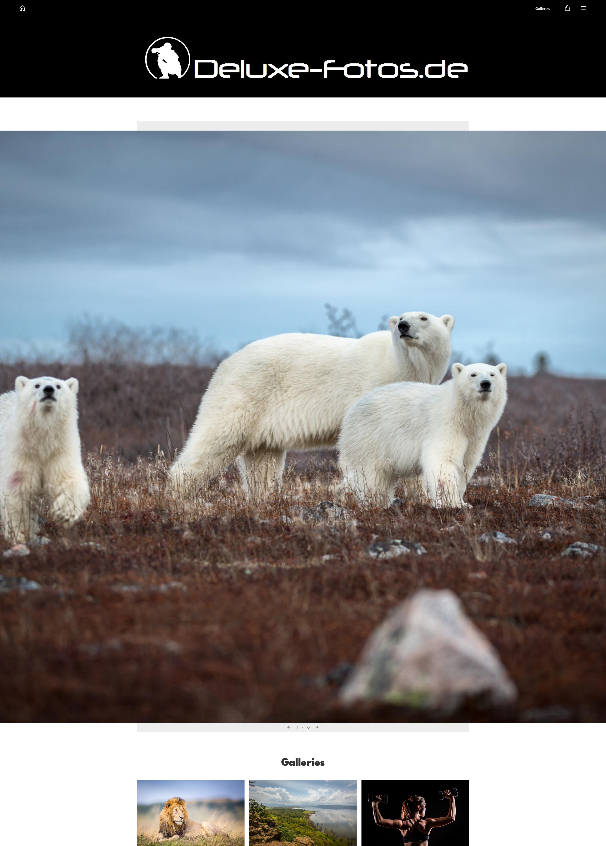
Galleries (542, 9)
